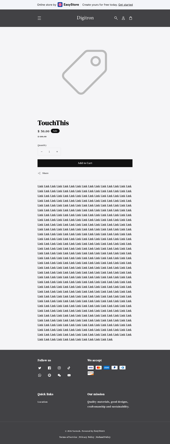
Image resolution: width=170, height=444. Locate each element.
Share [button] (45, 173)
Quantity (42, 145)
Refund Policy (103, 437)
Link (40, 186)
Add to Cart (85, 163)
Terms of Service (68, 437)
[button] (116, 18)
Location (43, 401)
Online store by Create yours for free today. (85, 4)
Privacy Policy (86, 437)
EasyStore (99, 431)
